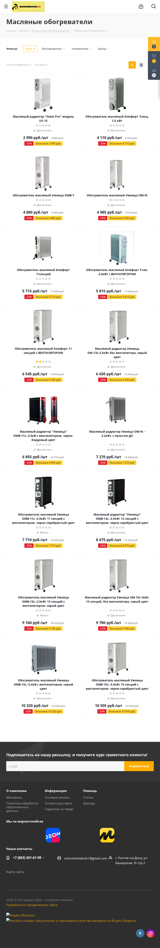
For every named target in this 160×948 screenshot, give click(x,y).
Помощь (90, 791)
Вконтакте (140, 933)
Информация (56, 791)
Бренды (89, 803)
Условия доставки (58, 803)
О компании (16, 791)
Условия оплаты (57, 797)
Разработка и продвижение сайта (32, 905)
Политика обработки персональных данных (22, 807)
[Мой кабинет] (141, 6)
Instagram (150, 933)
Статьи (88, 797)
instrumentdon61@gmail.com (85, 858)
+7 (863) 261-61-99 (27, 857)
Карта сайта (15, 872)
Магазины (14, 797)
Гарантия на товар (59, 809)
